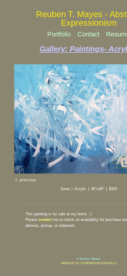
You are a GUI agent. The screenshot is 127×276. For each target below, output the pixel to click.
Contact (88, 34)
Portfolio (59, 34)
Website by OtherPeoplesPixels (88, 263)
